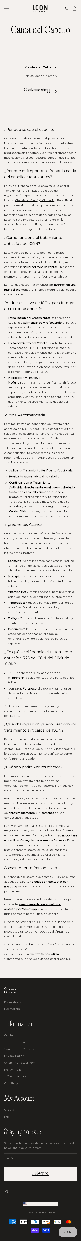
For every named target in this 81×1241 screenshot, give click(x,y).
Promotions (12, 1001)
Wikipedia (47, 200)
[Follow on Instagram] (6, 1191)
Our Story (11, 1083)
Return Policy (13, 1069)
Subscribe (40, 1173)
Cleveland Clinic (26, 200)
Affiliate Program (16, 1076)
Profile (9, 1116)
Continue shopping (40, 90)
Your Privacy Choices (19, 1048)
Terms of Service (16, 1042)
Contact (10, 1035)
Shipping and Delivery (19, 1062)
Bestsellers (12, 1008)
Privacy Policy (14, 1055)
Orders (9, 1109)
